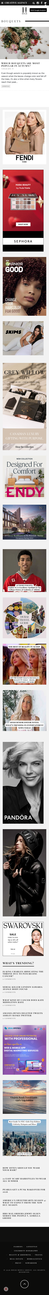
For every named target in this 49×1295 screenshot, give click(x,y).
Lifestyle (5, 86)
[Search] (34, 3)
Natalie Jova (6, 69)
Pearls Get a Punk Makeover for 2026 (24, 1190)
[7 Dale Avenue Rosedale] (24, 522)
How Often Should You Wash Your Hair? (21, 1169)
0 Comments (9, 979)
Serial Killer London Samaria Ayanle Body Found (22, 988)
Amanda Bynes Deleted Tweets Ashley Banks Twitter (23, 1014)
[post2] (24, 1049)
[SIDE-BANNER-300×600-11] (24, 872)
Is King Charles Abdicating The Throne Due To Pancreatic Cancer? (23, 973)
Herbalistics (34, 1259)
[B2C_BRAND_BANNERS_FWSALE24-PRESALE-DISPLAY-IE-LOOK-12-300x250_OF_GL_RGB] (23, 938)
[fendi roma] (24, 136)
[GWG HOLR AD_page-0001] (24, 406)
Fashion (18, 1247)
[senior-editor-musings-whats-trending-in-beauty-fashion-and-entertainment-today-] (24, 617)
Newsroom (31, 1263)
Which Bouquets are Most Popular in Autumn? (20, 64)
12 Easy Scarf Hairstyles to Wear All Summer (24, 1179)
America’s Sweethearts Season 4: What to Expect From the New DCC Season (24, 1202)
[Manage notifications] (6, 1289)
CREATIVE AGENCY (16, 2)
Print (18, 1263)
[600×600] (24, 477)
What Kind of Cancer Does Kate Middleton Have (23, 1001)
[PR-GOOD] (24, 286)
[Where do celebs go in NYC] (24, 1137)
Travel (39, 1255)
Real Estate (16, 1259)
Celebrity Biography (26, 1251)
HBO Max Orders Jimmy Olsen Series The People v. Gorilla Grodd (22, 1215)
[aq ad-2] (24, 1096)
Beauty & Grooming (20, 1255)
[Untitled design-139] (23, 782)
